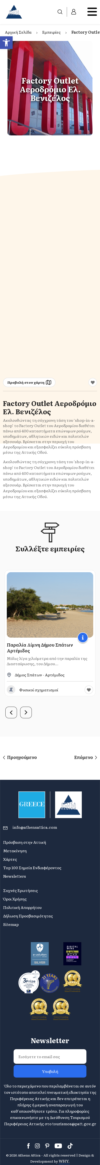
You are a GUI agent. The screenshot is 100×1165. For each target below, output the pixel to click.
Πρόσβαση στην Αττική (24, 842)
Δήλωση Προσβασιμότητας (28, 916)
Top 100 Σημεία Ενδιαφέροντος (32, 867)
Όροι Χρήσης (15, 899)
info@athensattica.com (35, 827)
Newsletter (50, 1040)
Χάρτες (10, 859)
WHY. (64, 1161)
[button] (6, 42)
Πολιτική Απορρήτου (22, 907)
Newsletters (14, 876)
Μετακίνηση (15, 850)
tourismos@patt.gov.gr (74, 1123)
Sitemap (11, 924)
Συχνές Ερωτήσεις (20, 890)
